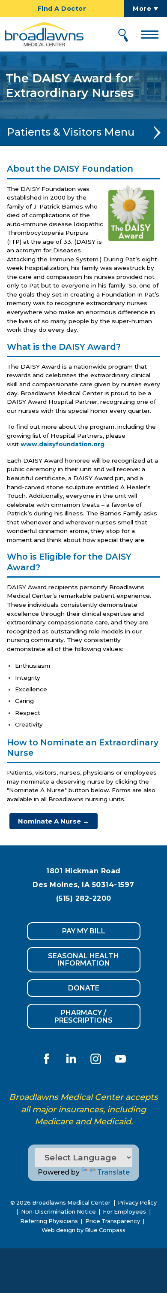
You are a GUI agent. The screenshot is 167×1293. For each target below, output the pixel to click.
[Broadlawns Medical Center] (42, 34)
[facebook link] (46, 1058)
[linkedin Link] (71, 1058)
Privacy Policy (137, 1202)
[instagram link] (96, 1058)
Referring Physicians (49, 1221)
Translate (113, 1172)
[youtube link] (120, 1058)
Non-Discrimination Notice (58, 1211)
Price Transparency (112, 1221)
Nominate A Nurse (53, 821)
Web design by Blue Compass (83, 1230)
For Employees (124, 1211)
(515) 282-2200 (83, 898)
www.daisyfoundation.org (62, 444)
